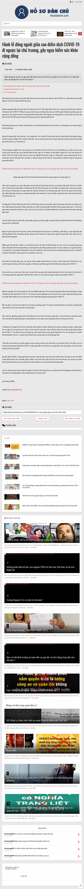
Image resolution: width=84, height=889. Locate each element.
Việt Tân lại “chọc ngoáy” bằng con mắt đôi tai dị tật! (40, 496)
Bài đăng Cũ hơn (72, 418)
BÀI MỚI (7, 438)
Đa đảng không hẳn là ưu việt (14, 89)
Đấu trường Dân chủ (14, 390)
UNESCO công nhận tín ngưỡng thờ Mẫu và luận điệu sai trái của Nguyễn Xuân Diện (50, 445)
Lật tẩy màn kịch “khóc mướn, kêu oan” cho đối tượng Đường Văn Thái (46, 455)
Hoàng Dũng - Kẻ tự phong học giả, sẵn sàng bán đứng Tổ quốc (37, 540)
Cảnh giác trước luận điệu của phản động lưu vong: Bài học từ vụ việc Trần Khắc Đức (50, 465)
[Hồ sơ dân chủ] (42, 18)
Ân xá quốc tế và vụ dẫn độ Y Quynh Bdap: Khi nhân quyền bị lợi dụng (53, 32)
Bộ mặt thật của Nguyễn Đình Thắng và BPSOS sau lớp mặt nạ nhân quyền (47, 475)
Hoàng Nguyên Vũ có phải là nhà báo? (25, 600)
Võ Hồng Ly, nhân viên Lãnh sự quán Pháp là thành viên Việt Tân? (37, 720)
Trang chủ (42, 418)
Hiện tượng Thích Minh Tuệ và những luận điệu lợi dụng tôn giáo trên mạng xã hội (27, 32)
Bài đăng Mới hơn (12, 418)
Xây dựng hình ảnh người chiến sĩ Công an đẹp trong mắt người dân (27, 86)
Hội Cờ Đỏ (10, 401)
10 (8, 803)
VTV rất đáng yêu (10, 92)
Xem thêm (33, 547)
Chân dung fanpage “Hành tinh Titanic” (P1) (27, 630)
